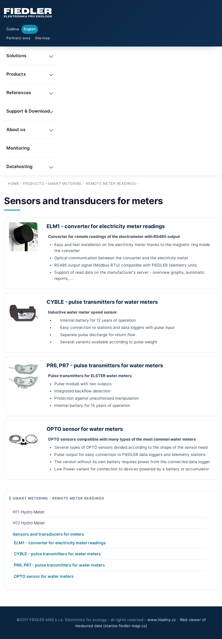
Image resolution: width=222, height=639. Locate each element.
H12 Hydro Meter (29, 522)
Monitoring (17, 148)
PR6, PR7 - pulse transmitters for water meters (105, 365)
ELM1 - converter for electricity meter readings (106, 226)
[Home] (28, 12)
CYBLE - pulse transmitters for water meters (102, 302)
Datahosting (19, 166)
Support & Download (28, 111)
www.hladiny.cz (161, 619)
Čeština (12, 29)
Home (13, 183)
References (18, 92)
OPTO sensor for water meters (85, 429)
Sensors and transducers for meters (48, 534)
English (30, 29)
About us (15, 129)
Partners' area (18, 38)
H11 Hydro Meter (29, 511)
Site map (42, 38)
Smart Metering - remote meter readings (92, 183)
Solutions (16, 55)
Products (33, 183)
